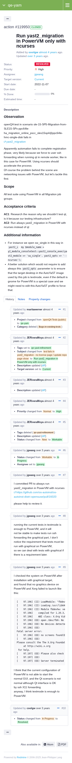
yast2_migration (16, 141)
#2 (64, 337)
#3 (64, 379)
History (10, 299)
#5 (64, 422)
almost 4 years (48, 52)
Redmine (21, 757)
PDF (63, 744)
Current (39, 79)
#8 (64, 515)
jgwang (39, 74)
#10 (64, 708)
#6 (64, 450)
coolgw (33, 52)
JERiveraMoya (35, 337)
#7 (64, 475)
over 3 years (35, 56)
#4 (64, 401)
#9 (64, 567)
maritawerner (34, 309)
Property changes (39, 299)
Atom (50, 744)
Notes (21, 299)
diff (43, 365)
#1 (64, 309)
